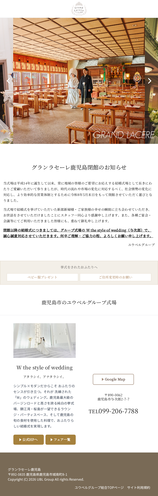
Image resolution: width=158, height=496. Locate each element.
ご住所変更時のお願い (115, 277)
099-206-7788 (113, 411)
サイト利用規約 (138, 487)
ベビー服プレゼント (43, 277)
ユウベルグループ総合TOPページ (99, 487)
